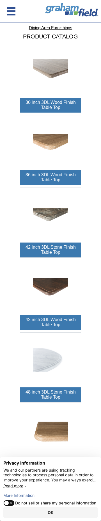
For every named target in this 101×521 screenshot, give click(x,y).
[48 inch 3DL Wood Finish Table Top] (50, 432)
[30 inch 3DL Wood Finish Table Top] (50, 70)
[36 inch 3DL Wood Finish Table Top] (50, 142)
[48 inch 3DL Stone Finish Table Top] (50, 359)
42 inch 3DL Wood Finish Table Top (51, 322)
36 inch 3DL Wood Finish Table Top (51, 177)
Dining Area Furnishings (50, 27)
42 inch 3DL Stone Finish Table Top (51, 250)
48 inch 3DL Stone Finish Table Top (51, 395)
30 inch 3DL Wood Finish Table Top (51, 105)
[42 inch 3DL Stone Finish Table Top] (50, 214)
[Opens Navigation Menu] (11, 11)
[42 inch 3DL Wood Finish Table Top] (50, 287)
